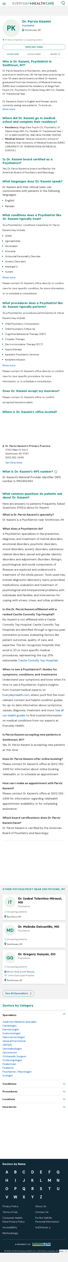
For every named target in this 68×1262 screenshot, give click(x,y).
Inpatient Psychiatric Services (22, 354)
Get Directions (13, 462)
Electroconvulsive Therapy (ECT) (24, 344)
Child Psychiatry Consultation (22, 323)
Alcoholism (11, 246)
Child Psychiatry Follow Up (20, 329)
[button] (63, 3)
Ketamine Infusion (15, 359)
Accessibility (10, 1227)
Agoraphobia (12, 241)
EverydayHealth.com (16, 695)
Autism (9, 271)
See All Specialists (16, 993)
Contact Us (42, 1212)
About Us (40, 1206)
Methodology (10, 1233)
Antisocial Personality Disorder (23, 256)
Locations (34, 54)
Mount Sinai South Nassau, (21, 971)
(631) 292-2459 (34, 47)
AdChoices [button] (41, 1227)
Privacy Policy (10, 1206)
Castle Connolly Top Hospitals (38, 660)
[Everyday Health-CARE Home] (33, 3)
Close (61, 1251)
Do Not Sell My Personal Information (47, 1219)
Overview (13, 54)
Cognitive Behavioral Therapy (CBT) (25, 334)
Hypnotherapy (13, 349)
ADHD (8, 236)
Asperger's (11, 266)
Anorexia (10, 251)
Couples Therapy (15, 339)
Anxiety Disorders (15, 261)
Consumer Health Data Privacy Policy (14, 1219)
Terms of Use (10, 1212)
